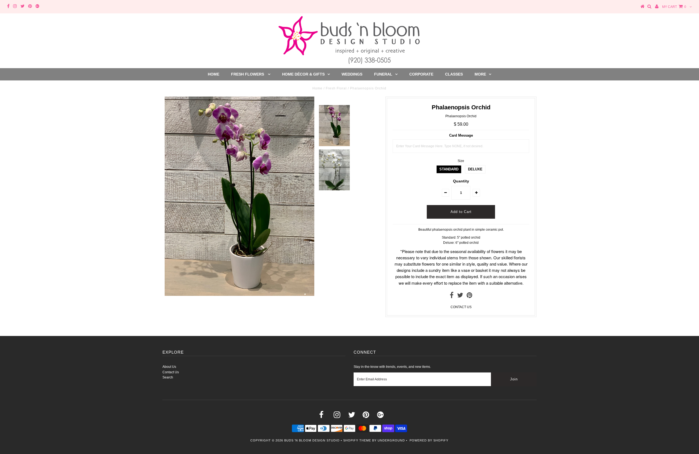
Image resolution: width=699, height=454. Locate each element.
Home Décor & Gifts (303, 74)
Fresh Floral (336, 88)
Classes (454, 74)
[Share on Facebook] (452, 296)
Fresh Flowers (248, 74)
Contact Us (170, 372)
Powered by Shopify (429, 440)
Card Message (461, 135)
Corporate (421, 74)
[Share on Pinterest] (469, 296)
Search (167, 377)
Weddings (352, 74)
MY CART (674, 7)
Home (213, 74)
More (480, 74)
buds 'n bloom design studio (312, 440)
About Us (169, 367)
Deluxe (475, 169)
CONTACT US (461, 307)
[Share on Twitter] (460, 296)
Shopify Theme (357, 440)
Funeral (383, 74)
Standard (448, 169)
